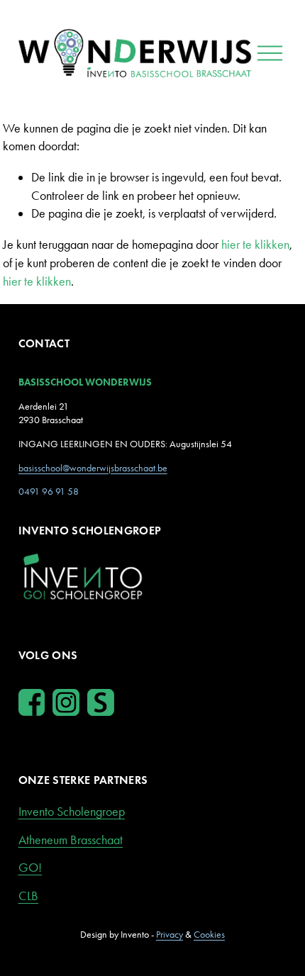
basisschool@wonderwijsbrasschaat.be (92, 468)
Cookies (209, 935)
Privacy (169, 935)
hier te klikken (255, 244)
